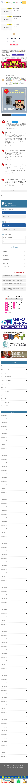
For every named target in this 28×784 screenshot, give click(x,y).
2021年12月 (4, 620)
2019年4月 (4, 737)
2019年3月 (4, 741)
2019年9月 (4, 719)
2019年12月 (4, 708)
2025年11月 (4, 448)
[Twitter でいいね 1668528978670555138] (11, 175)
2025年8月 (4, 459)
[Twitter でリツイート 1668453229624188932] (8, 188)
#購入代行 (7, 172)
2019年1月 (4, 748)
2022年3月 (4, 609)
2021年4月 (4, 649)
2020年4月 (4, 693)
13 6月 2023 (22, 164)
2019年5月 (4, 734)
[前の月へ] (16, 296)
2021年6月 (4, 642)
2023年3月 (4, 565)
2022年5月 (4, 602)
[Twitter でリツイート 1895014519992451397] (8, 160)
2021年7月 (4, 638)
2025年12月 (4, 444)
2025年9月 (4, 455)
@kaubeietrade (14, 132)
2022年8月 (4, 591)
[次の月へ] (21, 296)
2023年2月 (4, 569)
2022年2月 (4, 613)
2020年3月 (4, 697)
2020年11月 (4, 668)
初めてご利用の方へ (6, 376)
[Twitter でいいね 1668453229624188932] (11, 188)
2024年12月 (4, 488)
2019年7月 (4, 726)
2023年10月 (4, 539)
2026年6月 (4, 422)
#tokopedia (15, 184)
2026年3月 (4, 433)
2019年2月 (4, 745)
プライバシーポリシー (6, 402)
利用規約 (3, 398)
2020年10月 (4, 671)
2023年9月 (4, 543)
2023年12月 (4, 532)
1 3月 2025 (22, 132)
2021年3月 (4, 653)
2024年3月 (4, 521)
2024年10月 (4, 495)
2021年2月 (4, 657)
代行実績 (3, 372)
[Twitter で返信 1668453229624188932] (5, 188)
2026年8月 (4, 415)
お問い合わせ (4, 394)
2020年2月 (4, 701)
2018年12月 (4, 752)
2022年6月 (4, 598)
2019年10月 (4, 715)
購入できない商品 (5, 383)
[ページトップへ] (26, 782)
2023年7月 (4, 550)
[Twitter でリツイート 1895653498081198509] (8, 146)
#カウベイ (7, 170)
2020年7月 (4, 682)
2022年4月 (4, 605)
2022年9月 (4, 587)
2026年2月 (4, 437)
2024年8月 (4, 503)
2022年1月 (4, 616)
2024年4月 (4, 517)
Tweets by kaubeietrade (7, 195)
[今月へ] (19, 296)
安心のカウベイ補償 (6, 380)
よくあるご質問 (5, 391)
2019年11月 (4, 712)
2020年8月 (4, 679)
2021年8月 (4, 635)
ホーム (3, 365)
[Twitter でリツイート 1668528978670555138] (8, 175)
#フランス (12, 170)
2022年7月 (4, 594)
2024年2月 (4, 525)
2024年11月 (4, 492)
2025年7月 (4, 462)
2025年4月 (4, 473)
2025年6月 (4, 466)
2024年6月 (4, 510)
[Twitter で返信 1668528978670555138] (5, 175)
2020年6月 (4, 686)
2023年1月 (4, 572)
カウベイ (7, 132)
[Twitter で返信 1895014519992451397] (5, 160)
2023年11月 (4, 536)
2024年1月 (4, 528)
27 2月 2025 (22, 150)
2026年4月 (4, 429)
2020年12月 (4, 664)
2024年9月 (4, 499)
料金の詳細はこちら (20, 272)
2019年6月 (4, 730)
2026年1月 (4, 440)
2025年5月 (4, 470)
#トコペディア (22, 184)
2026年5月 (4, 426)
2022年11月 (4, 580)
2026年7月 (4, 418)
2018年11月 (4, 756)
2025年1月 (4, 484)
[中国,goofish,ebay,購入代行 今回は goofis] (14, 100)
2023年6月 (4, 554)
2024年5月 (4, 514)
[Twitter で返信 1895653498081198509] (5, 146)
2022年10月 (4, 583)
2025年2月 (4, 481)
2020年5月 (4, 690)
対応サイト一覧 (5, 369)
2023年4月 (4, 561)
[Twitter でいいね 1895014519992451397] (11, 160)
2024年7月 (4, 506)
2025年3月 (4, 477)
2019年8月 (4, 723)
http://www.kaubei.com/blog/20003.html (15, 168)
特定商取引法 (4, 405)
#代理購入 (12, 172)
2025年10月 (4, 451)
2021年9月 (4, 631)
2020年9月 (4, 675)
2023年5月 (4, 558)
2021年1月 (4, 660)
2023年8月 (4, 547)
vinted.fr (18, 170)
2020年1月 (4, 704)
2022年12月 (4, 576)
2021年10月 (4, 627)
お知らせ (3, 387)
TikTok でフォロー (14, 44)
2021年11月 (4, 624)
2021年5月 (4, 646)
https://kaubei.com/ (10, 143)
